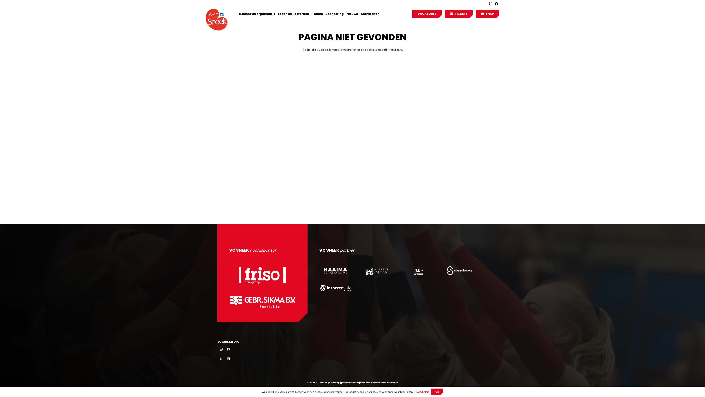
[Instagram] (491, 4)
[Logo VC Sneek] (217, 20)
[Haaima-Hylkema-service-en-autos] (335, 270)
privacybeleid (350, 382)
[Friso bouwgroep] (262, 275)
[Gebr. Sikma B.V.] (262, 302)
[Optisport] (418, 270)
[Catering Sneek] (377, 270)
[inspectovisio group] (335, 288)
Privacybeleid (421, 391)
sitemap (334, 382)
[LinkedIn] (228, 358)
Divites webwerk (387, 382)
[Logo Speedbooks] (459, 270)
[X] (221, 358)
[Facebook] (496, 4)
